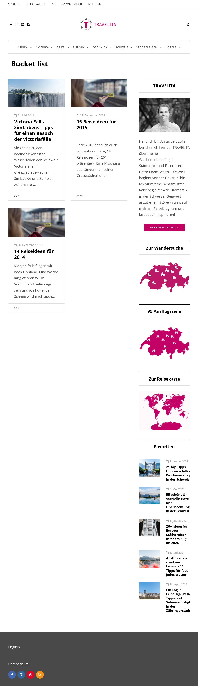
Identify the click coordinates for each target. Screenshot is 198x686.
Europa (79, 47)
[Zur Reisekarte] (164, 410)
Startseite (14, 4)
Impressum (94, 4)
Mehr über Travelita (164, 227)
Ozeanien (100, 47)
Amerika (42, 47)
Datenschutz (18, 664)
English (14, 647)
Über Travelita (36, 4)
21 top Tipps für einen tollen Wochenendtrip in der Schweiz (178, 473)
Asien (61, 47)
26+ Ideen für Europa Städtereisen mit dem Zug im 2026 (177, 534)
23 (81, 196)
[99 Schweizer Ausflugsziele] (164, 342)
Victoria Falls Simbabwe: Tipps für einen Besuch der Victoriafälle (33, 130)
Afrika (23, 47)
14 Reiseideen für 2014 (34, 254)
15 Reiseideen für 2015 (96, 124)
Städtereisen (147, 47)
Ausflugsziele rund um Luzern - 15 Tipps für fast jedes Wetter (177, 566)
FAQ (53, 4)
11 (19, 308)
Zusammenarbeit (71, 4)
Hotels (171, 47)
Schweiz (121, 47)
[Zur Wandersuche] (164, 277)
